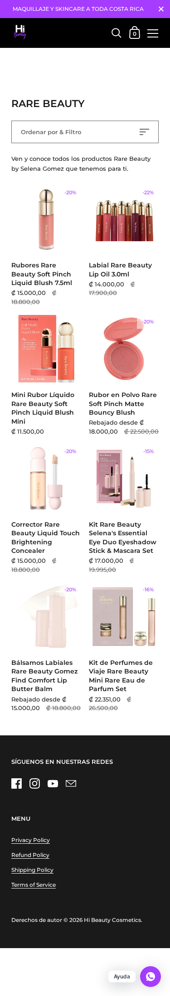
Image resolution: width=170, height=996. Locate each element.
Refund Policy (30, 854)
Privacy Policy (30, 840)
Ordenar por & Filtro (51, 132)
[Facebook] (16, 783)
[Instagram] (34, 783)
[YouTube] (53, 783)
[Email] (71, 783)
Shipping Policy (32, 869)
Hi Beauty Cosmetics (112, 920)
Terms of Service (33, 884)
